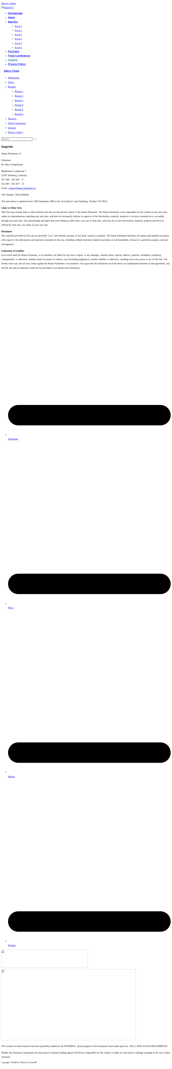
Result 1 (19, 91)
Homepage (13, 77)
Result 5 (19, 109)
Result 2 (19, 96)
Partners (12, 118)
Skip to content (8, 3)
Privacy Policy (15, 132)
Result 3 (19, 100)
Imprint (12, 127)
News (11, 82)
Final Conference (17, 123)
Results (12, 86)
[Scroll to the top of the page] (2, 1065)
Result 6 (19, 114)
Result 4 (19, 105)
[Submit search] (35, 139)
